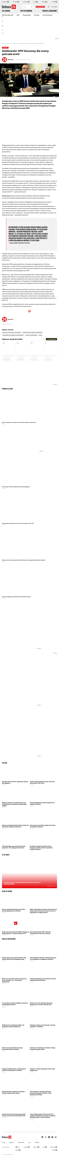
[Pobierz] (2, 30)
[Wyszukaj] (31, 7)
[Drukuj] (2, 26)
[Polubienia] (2, 17)
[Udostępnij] (2, 33)
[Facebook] (42, 1137)
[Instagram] (55, 1137)
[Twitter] (45, 1137)
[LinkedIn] (49, 1137)
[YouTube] (52, 1137)
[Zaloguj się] (49, 7)
